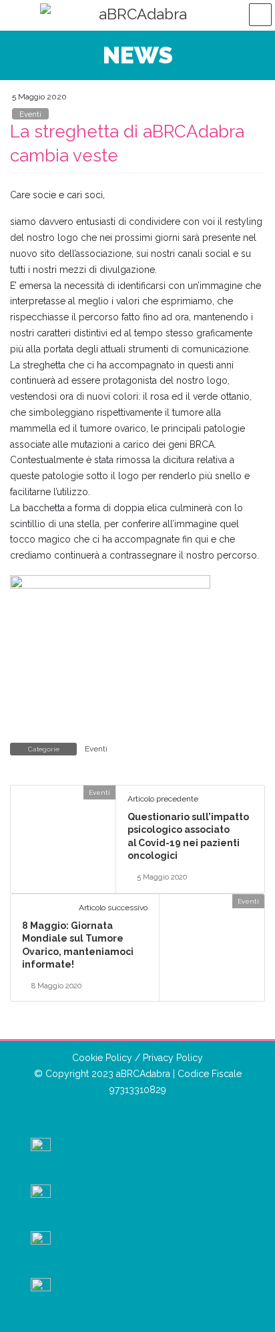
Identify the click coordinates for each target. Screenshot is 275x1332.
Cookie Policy (102, 1057)
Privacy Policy (173, 1057)
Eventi (30, 114)
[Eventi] (16, 792)
